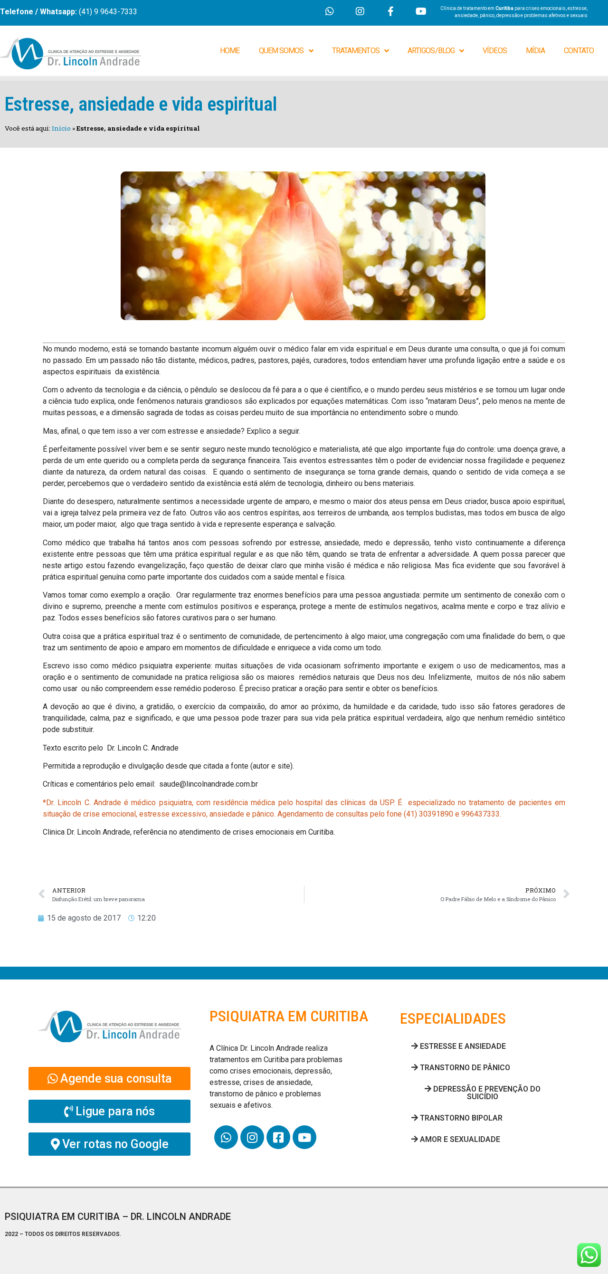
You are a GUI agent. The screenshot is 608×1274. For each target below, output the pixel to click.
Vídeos (495, 50)
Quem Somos (281, 50)
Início (61, 128)
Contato (579, 50)
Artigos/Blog (431, 50)
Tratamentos (356, 50)
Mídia (535, 50)
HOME (229, 50)
